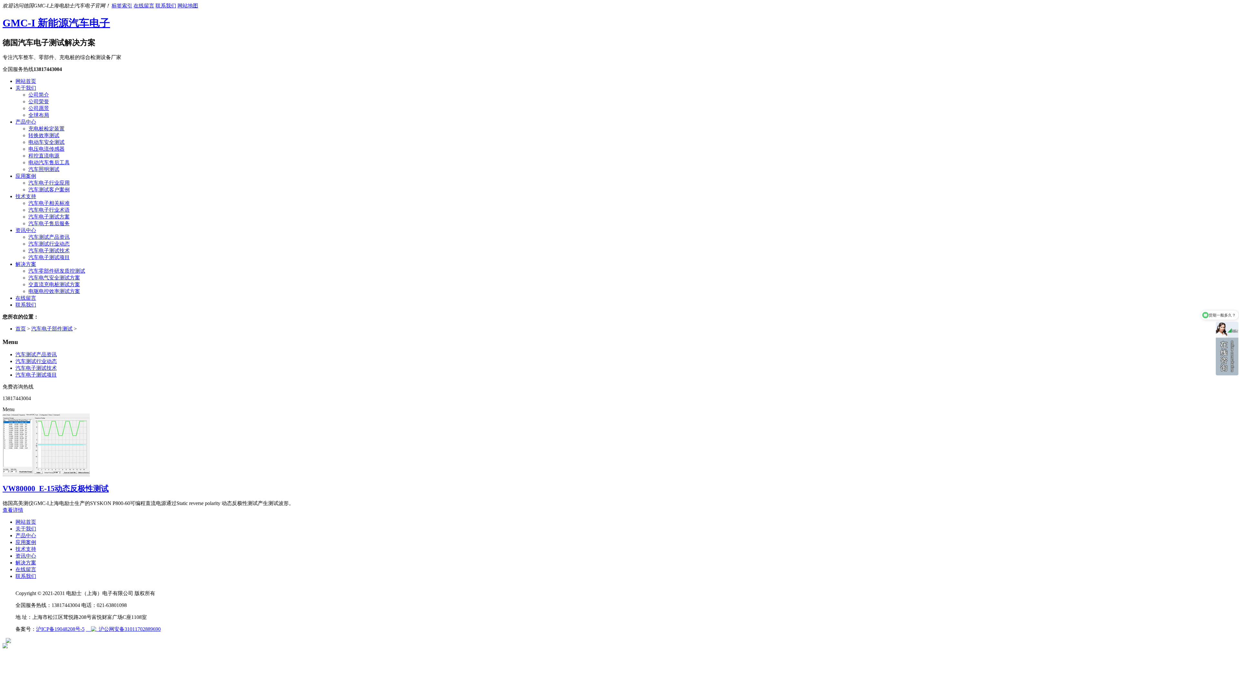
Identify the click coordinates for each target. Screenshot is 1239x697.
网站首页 (25, 81)
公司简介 (38, 94)
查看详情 (13, 510)
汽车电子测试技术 (49, 250)
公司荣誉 (38, 101)
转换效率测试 (43, 135)
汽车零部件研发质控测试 (56, 271)
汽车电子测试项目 (49, 257)
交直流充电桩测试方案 (54, 284)
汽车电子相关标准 (49, 203)
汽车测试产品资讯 (49, 237)
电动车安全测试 (46, 142)
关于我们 (25, 88)
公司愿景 (38, 108)
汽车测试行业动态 (49, 244)
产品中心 (25, 122)
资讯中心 (25, 230)
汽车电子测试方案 (49, 216)
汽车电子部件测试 (52, 328)
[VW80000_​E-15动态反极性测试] (46, 475)
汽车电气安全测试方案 (54, 277)
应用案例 (25, 176)
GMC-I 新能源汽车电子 (56, 23)
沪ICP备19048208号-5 (60, 629)
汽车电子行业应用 (49, 183)
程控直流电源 (43, 155)
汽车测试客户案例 (49, 189)
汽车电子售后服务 (49, 223)
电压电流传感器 (46, 149)
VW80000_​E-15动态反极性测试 (56, 488)
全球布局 (38, 115)
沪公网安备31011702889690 (128, 629)
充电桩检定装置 (46, 128)
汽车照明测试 (43, 169)
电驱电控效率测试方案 (54, 291)
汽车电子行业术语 (49, 210)
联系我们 (166, 5)
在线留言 (144, 5)
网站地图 (187, 5)
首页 (20, 328)
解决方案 (25, 264)
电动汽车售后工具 (49, 162)
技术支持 (25, 196)
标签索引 (122, 5)
